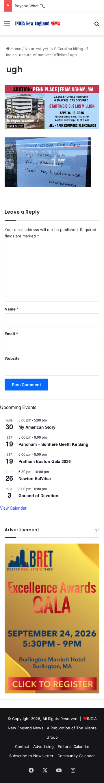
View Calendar (13, 508)
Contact (22, 746)
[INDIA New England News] (37, 23)
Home (15, 48)
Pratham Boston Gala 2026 (44, 461)
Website (12, 358)
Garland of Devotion (38, 495)
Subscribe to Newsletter (31, 755)
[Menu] (7, 25)
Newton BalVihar (34, 478)
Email (11, 333)
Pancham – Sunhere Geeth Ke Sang (53, 444)
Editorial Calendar (73, 746)
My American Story (36, 427)
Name (11, 309)
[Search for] (97, 25)
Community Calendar (76, 755)
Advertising (43, 746)
